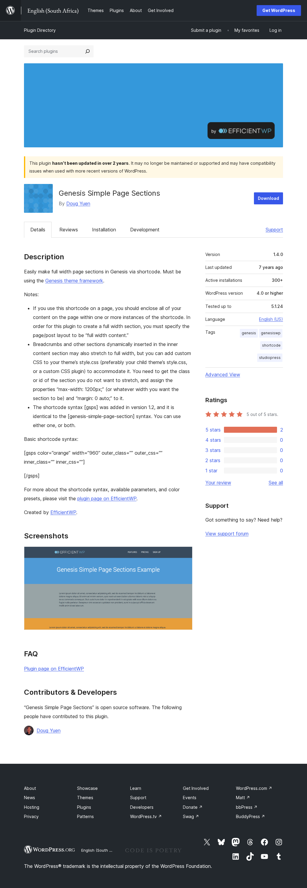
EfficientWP (63, 512)
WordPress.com (254, 788)
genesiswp (271, 333)
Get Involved (196, 788)
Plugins (84, 807)
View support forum (227, 534)
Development (144, 230)
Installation (104, 230)
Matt (243, 797)
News (29, 797)
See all (276, 483)
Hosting (31, 807)
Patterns (85, 816)
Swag (191, 816)
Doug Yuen (78, 203)
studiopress (270, 357)
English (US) (271, 319)
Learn (135, 788)
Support (274, 230)
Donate (193, 807)
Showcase (87, 788)
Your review (218, 483)
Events (189, 797)
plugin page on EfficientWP (106, 498)
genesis (249, 333)
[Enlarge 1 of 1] (184, 555)
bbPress (247, 807)
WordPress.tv (146, 816)
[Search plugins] (88, 51)
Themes (85, 797)
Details (37, 230)
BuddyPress (250, 816)
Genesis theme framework (74, 281)
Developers (142, 807)
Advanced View (222, 375)
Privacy (31, 816)
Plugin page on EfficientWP (54, 669)
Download (268, 198)
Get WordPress (278, 10)
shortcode (271, 345)
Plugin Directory (40, 30)
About (30, 788)
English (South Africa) (101, 850)
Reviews (68, 230)
